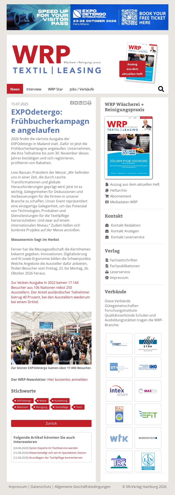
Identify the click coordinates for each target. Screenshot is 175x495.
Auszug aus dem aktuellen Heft (135, 184)
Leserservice (120, 272)
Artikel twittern (76, 105)
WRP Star (55, 89)
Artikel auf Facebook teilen (72, 105)
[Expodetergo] (87, 29)
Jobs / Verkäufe (82, 89)
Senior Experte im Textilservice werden (53, 448)
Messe (42, 400)
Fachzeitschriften (123, 260)
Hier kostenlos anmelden (67, 379)
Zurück (51, 423)
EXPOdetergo (24, 400)
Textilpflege (61, 407)
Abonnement (120, 196)
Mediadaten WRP (124, 202)
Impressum (119, 277)
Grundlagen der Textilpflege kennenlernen (56, 457)
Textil (79, 407)
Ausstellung (60, 400)
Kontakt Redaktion (126, 225)
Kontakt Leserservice (127, 237)
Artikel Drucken (89, 105)
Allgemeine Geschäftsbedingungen (83, 486)
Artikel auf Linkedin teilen (81, 105)
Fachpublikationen (125, 266)
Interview (33, 89)
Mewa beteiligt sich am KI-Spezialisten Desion (57, 453)
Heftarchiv (118, 190)
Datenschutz (41, 486)
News (15, 89)
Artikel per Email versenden (85, 105)
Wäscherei (22, 407)
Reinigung (41, 407)
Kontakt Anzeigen (125, 231)
